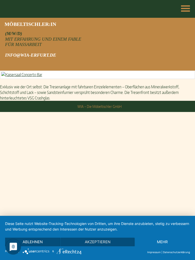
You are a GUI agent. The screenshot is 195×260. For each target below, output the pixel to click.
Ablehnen (33, 241)
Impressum (154, 252)
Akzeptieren (97, 241)
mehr (162, 241)
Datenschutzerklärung (176, 252)
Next (188, 25)
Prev (6, 25)
